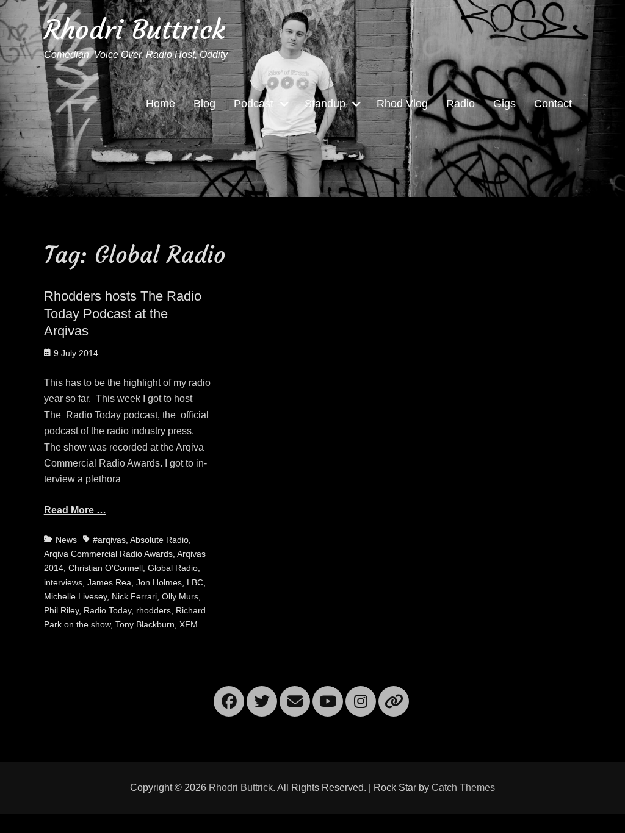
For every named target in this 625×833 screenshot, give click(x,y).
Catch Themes (463, 787)
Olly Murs (180, 596)
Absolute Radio (159, 540)
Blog (204, 104)
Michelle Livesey (75, 596)
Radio (460, 104)
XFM (188, 624)
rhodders (153, 610)
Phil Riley (61, 610)
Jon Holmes (159, 582)
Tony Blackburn (145, 624)
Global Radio (173, 568)
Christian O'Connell (105, 568)
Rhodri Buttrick (134, 29)
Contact (553, 104)
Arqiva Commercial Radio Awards (108, 554)
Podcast (253, 104)
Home (160, 104)
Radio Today (107, 610)
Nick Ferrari (134, 596)
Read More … (75, 510)
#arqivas (109, 540)
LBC (195, 582)
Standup (325, 104)
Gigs (504, 104)
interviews (63, 582)
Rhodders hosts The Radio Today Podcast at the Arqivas (122, 313)
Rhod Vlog (402, 104)
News (66, 540)
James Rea (109, 582)
